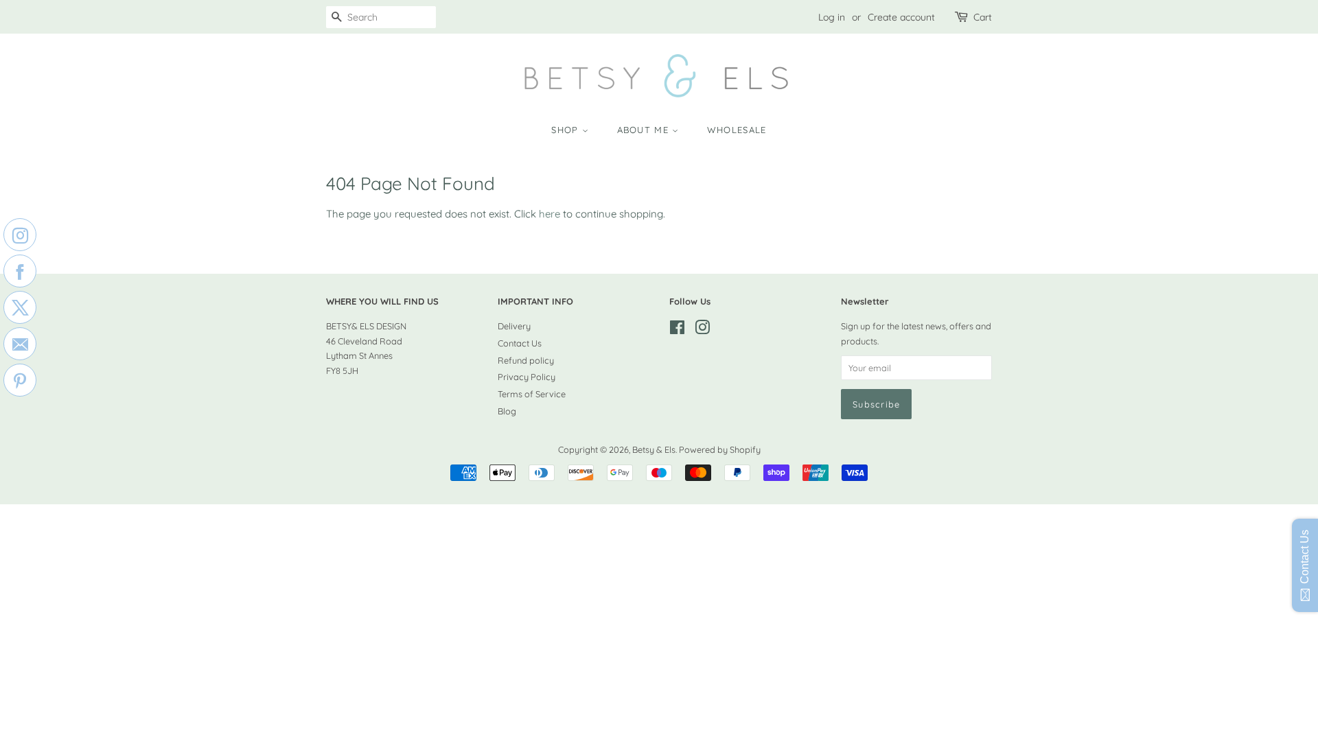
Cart (982, 17)
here (549, 213)
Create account (901, 17)
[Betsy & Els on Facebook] (677, 330)
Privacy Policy (526, 376)
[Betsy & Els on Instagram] (702, 330)
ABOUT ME (645, 129)
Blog (507, 410)
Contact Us (520, 343)
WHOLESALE (737, 129)
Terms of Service (532, 393)
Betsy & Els (653, 449)
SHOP (566, 129)
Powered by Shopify (720, 449)
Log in (831, 17)
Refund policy (526, 360)
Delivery (514, 325)
